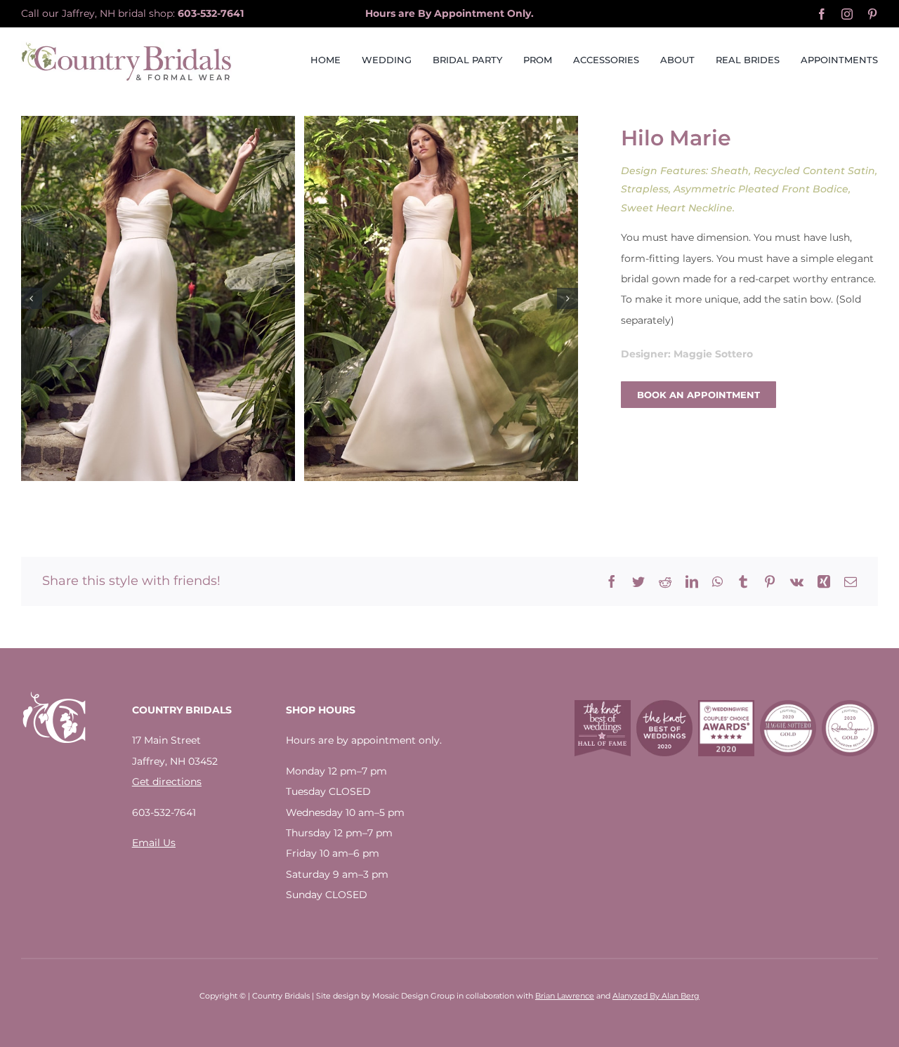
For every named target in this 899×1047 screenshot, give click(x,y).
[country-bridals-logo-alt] (126, 46)
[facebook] (821, 14)
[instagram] (847, 14)
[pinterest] (872, 14)
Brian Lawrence (564, 996)
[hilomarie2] (441, 298)
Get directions (167, 781)
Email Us (154, 842)
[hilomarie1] (158, 298)
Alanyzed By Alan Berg (656, 996)
